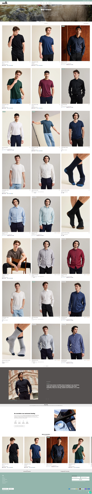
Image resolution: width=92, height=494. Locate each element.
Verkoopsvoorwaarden (80, 490)
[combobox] (84, 477)
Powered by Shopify (7, 490)
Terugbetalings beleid (87, 490)
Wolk (4, 490)
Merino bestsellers (46, 434)
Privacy (84, 490)
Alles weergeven (46, 435)
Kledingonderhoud (4, 479)
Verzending (3, 480)
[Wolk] (4, 3)
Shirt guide (3, 478)
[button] (90, 492)
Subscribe (80, 479)
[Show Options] (88, 477)
